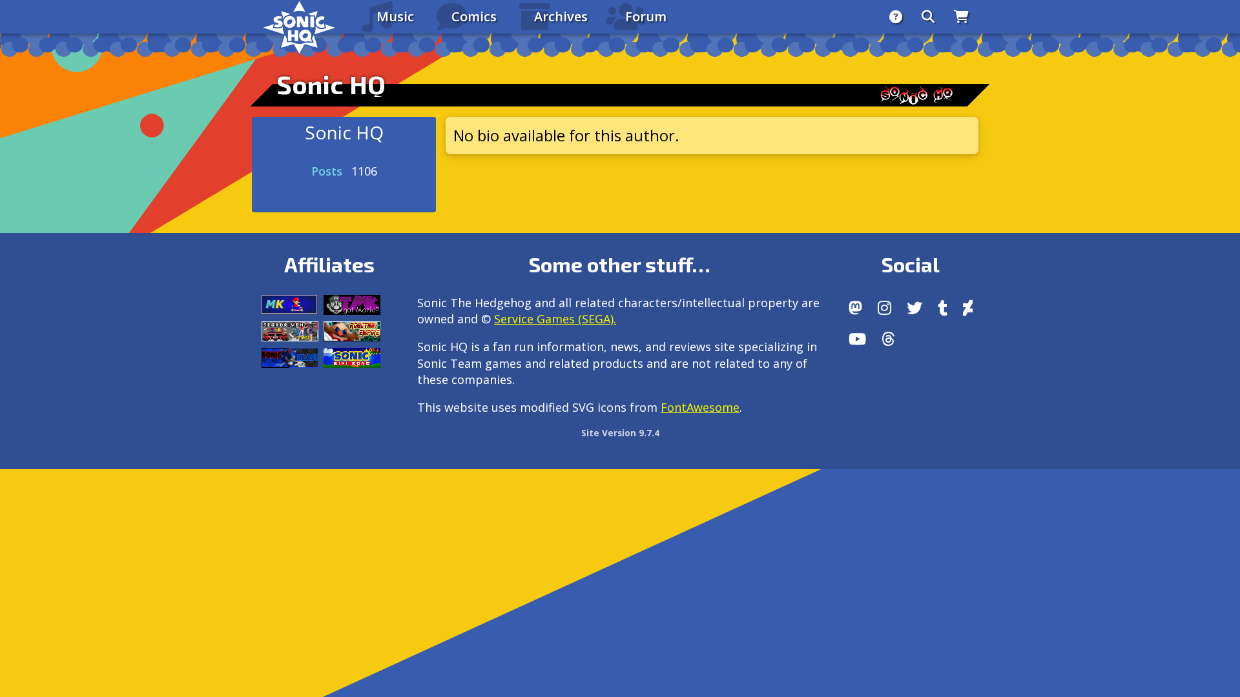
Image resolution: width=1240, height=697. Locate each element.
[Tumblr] (942, 308)
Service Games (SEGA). (555, 319)
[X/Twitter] (914, 308)
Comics (474, 16)
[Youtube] (857, 339)
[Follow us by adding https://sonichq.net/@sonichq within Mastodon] (855, 308)
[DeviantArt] (968, 308)
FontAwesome (700, 407)
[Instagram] (884, 308)
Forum (645, 16)
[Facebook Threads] (888, 339)
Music (395, 16)
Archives (561, 16)
